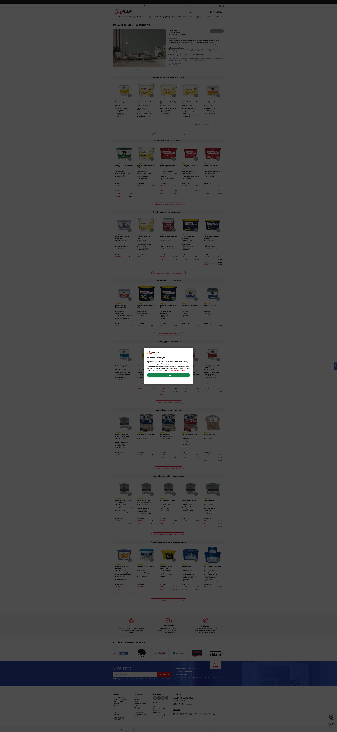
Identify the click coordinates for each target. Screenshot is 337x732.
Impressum (183, 370)
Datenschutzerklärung (173, 370)
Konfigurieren (168, 380)
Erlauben (168, 375)
